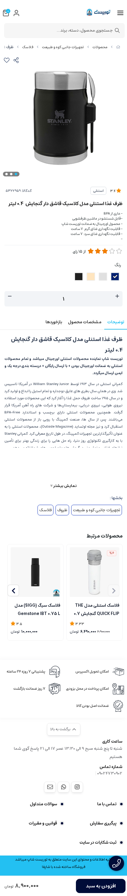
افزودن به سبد (101, 886)
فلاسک (27, 47)
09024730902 (109, 773)
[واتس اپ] (63, 787)
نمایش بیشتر (64, 486)
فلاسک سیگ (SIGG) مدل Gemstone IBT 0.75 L (37, 609)
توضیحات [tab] (115, 322)
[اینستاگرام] (77, 787)
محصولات (100, 47)
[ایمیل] (50, 787)
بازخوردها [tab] (53, 322)
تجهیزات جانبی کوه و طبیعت (63, 47)
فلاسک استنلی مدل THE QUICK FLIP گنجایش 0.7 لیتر (96, 609)
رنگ (118, 265)
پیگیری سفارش (103, 823)
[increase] (117, 296)
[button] (13, 590)
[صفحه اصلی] (118, 47)
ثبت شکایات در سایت (97, 842)
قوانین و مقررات (43, 823)
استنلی (98, 191)
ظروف (62, 510)
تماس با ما (106, 804)
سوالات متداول (43, 804)
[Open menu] (120, 13)
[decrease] (9, 296)
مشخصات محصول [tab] (84, 322)
